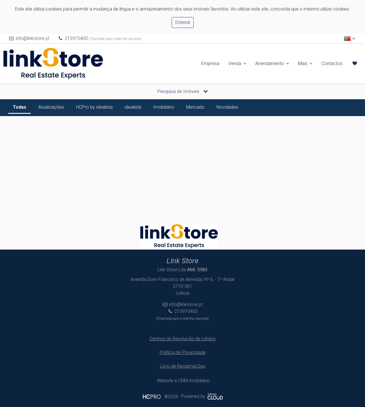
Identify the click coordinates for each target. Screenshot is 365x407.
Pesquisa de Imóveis (178, 91)
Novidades (227, 107)
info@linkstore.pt (32, 38)
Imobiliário (163, 107)
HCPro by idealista (94, 107)
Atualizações (51, 107)
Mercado (195, 107)
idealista (133, 107)
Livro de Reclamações (182, 366)
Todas (19, 107)
